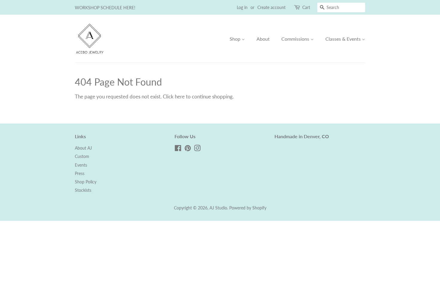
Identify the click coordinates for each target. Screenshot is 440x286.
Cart (306, 7)
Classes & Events (343, 39)
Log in (242, 7)
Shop (236, 39)
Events (81, 165)
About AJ (83, 147)
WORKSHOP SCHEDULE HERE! (105, 7)
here (180, 96)
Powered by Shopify (247, 207)
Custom (82, 156)
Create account (271, 7)
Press (79, 173)
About (263, 39)
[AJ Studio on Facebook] (178, 149)
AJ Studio (218, 207)
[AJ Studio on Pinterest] (187, 149)
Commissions (295, 39)
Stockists (83, 190)
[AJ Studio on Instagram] (197, 149)
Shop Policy (85, 181)
